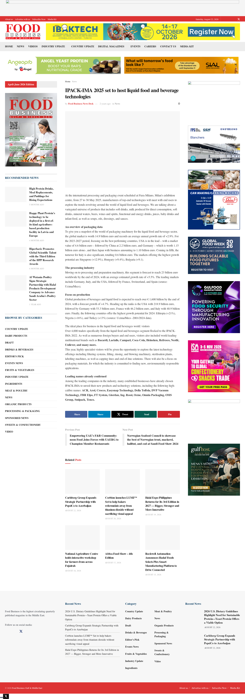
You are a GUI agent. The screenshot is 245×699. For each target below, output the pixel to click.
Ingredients (13, 384)
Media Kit (52, 19)
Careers (150, 46)
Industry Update (53, 46)
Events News (14, 363)
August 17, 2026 (113, 562)
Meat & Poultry (16, 390)
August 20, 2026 (113, 518)
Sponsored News (17, 418)
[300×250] (214, 417)
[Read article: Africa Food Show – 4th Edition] (122, 537)
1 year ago (35, 304)
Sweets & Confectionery (23, 425)
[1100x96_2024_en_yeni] (143, 31)
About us (9, 19)
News (20, 46)
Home (9, 46)
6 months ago (36, 268)
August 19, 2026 (153, 514)
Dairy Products (16, 336)
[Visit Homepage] (23, 32)
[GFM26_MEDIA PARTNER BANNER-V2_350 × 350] (214, 306)
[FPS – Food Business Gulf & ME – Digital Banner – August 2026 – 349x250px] (214, 143)
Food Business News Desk (80, 103)
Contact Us (168, 46)
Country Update (82, 46)
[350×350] (214, 366)
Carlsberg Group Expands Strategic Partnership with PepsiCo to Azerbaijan (80, 501)
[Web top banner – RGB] (122, 7)
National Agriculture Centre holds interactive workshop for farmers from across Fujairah (81, 560)
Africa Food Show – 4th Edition (119, 556)
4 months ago (36, 240)
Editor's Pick (14, 356)
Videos (33, 46)
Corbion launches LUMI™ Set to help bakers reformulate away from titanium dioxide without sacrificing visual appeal (121, 505)
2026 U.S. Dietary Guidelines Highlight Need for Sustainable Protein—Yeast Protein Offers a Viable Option (91, 615)
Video (9, 431)
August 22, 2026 (73, 510)
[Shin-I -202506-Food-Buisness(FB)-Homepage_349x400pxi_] (214, 199)
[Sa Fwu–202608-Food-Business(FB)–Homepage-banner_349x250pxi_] (214, 99)
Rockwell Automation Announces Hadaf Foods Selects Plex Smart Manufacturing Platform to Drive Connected (161, 562)
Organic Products (18, 404)
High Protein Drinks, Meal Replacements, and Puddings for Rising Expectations (41, 194)
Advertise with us (22, 19)
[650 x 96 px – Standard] (181, 64)
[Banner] (62, 65)
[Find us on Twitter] (238, 19)
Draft (9, 342)
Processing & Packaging (22, 411)
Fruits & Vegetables (19, 370)
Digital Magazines (111, 46)
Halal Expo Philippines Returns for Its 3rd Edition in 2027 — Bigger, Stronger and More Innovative (162, 503)
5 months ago (36, 204)
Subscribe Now (39, 19)
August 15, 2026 (153, 574)
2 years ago (105, 103)
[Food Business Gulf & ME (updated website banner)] (214, 255)
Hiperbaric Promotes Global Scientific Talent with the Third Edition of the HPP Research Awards (42, 256)
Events (135, 46)
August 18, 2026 (73, 570)
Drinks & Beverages (19, 349)
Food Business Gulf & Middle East (27, 687)
